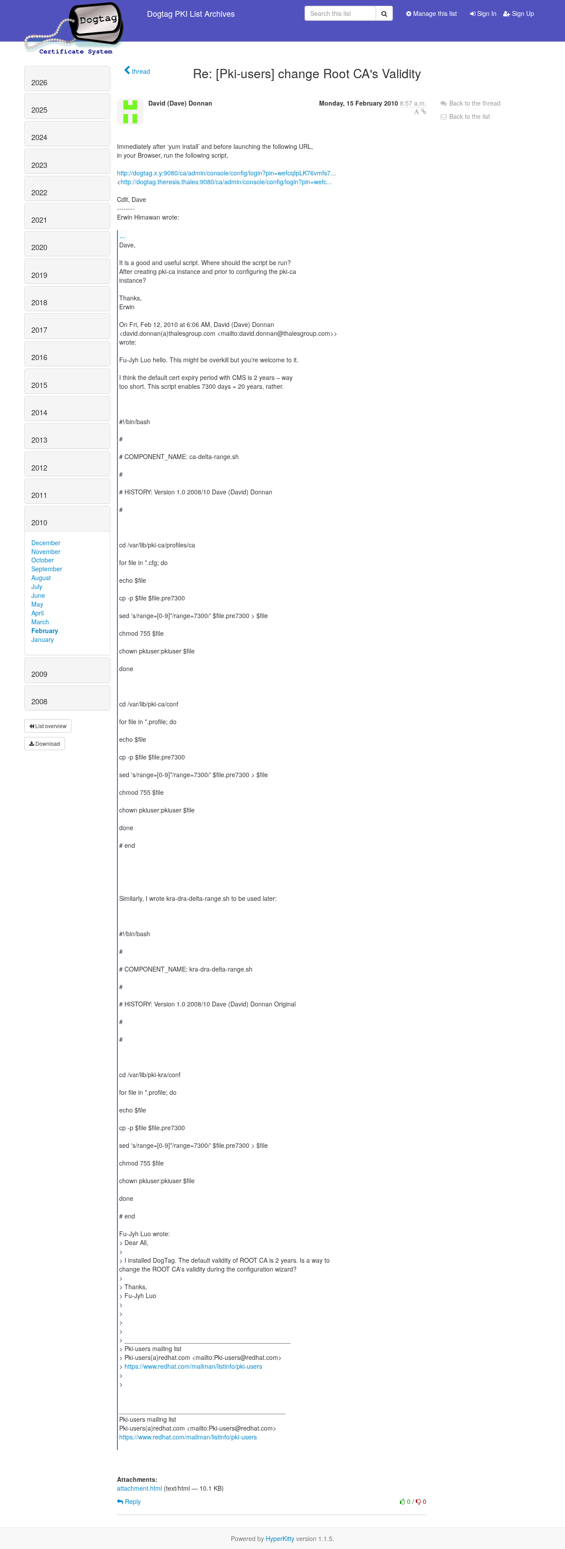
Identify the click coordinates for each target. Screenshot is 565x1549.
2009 (39, 673)
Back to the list (469, 116)
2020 (39, 247)
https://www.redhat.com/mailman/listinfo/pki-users (193, 1366)
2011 (39, 495)
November (45, 551)
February (44, 630)
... (122, 235)
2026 (39, 82)
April (37, 612)
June (38, 595)
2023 (39, 164)
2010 (39, 522)
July (36, 586)
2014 (39, 412)
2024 (39, 137)
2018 (39, 302)
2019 (39, 275)
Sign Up (522, 13)
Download (47, 743)
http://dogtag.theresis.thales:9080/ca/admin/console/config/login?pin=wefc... (226, 181)
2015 (39, 385)
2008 (39, 701)
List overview (50, 725)
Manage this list (434, 13)
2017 (39, 329)
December (45, 542)
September (46, 568)
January (42, 639)
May (37, 604)
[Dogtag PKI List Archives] (74, 13)
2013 (39, 439)
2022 (39, 192)
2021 (39, 219)
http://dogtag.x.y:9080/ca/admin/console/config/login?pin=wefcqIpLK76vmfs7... (226, 172)
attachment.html (139, 1488)
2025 (39, 109)
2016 (39, 357)
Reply (132, 1501)
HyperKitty (280, 1538)
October (42, 559)
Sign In (486, 13)
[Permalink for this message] (423, 111)
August (41, 577)
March (40, 621)
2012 (39, 467)
